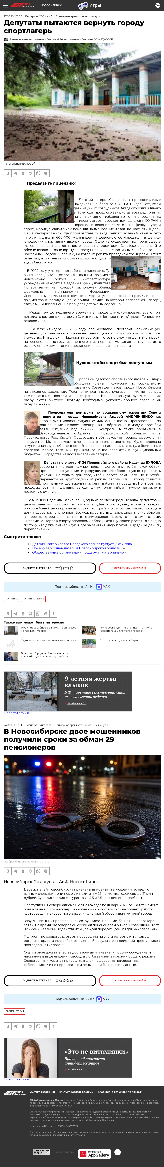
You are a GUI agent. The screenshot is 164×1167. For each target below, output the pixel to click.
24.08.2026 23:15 (13, 725)
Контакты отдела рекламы (76, 1092)
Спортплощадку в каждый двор (119, 640)
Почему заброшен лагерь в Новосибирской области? (77, 548)
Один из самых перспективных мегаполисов (48, 640)
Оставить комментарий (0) (130, 568)
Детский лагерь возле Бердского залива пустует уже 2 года (82, 544)
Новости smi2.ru (17, 713)
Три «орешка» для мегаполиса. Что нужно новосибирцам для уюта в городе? (126, 629)
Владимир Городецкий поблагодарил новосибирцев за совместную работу (45, 655)
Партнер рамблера (64, 1152)
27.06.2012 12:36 (13, 16)
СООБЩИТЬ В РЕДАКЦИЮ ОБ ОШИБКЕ (120, 1092)
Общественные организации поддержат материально (78, 552)
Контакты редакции (42, 1092)
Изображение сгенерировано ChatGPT (28, 861)
